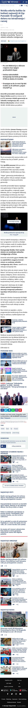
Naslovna (3, 5)
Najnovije (9, 541)
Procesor (16, 428)
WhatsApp (23, 416)
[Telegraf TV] (20, 694)
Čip (11, 428)
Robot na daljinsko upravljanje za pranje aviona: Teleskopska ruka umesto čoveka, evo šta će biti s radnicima (12, 514)
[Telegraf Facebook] (7, 694)
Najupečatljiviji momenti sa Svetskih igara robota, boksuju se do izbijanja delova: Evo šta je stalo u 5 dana (14, 505)
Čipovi (7, 428)
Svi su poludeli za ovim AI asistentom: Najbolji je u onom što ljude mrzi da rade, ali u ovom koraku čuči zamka (14, 522)
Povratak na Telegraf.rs (5, 2)
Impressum (15, 699)
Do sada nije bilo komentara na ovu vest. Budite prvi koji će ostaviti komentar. (13, 441)
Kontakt (19, 702)
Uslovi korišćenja (22, 699)
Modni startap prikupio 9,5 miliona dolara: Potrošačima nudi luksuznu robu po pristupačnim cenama (13, 497)
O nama (3, 699)
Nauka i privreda (10, 5)
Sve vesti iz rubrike (14, 485)
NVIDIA (2, 428)
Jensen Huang (16, 432)
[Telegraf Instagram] (16, 694)
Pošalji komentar (16, 446)
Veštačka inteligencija (6, 432)
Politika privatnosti (11, 702)
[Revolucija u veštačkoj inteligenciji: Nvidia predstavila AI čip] (6, 322)
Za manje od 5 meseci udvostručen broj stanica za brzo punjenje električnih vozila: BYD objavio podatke (13, 531)
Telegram (7, 418)
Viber (2, 418)
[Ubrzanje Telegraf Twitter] (11, 694)
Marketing (8, 699)
